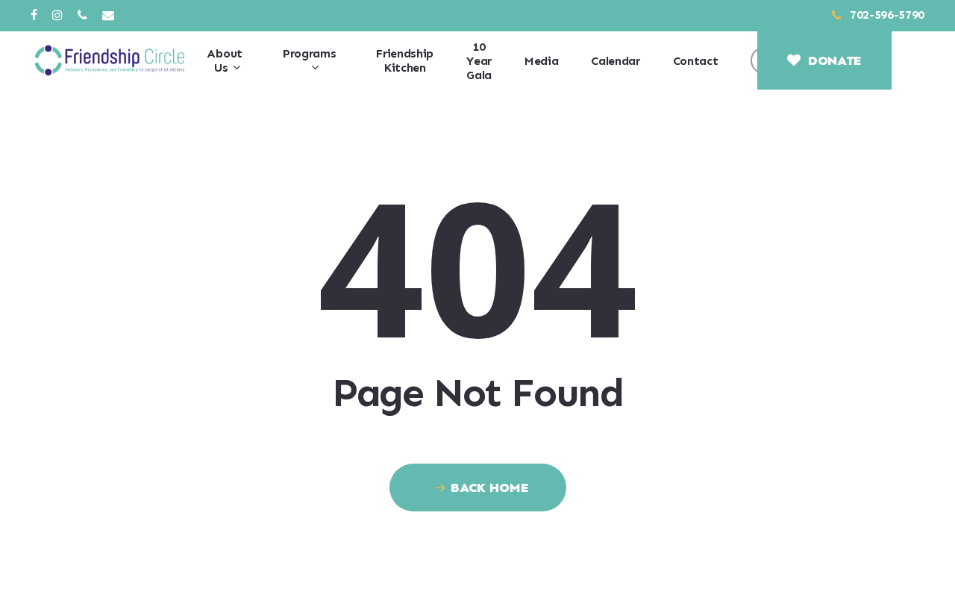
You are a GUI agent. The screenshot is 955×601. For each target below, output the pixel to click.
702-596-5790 (885, 14)
